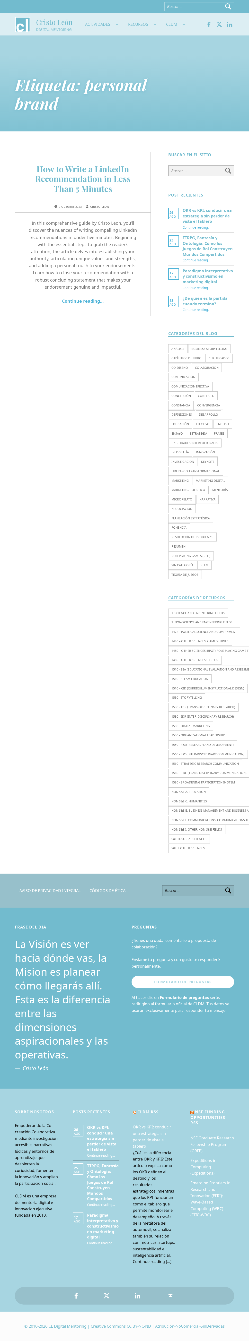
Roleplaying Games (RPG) (190, 556)
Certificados (219, 358)
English (222, 424)
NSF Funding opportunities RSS (207, 1117)
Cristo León (54, 22)
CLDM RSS (148, 1112)
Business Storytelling (209, 349)
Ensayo (177, 433)
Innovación (205, 452)
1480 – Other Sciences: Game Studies (200, 641)
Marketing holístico (188, 490)
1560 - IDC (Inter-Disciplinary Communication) (207, 754)
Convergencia (208, 405)
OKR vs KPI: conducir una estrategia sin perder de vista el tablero (207, 216)
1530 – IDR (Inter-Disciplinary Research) (202, 716)
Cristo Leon (99, 206)
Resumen (178, 546)
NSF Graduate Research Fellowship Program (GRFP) (212, 1144)
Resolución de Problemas (192, 537)
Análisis (177, 349)
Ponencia (179, 527)
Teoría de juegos (184, 575)
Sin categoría (182, 565)
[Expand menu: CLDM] (184, 24)
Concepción (181, 396)
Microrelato (181, 499)
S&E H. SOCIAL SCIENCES (188, 839)
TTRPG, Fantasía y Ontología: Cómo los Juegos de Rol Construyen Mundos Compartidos (208, 246)
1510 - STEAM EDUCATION (189, 679)
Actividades (97, 24)
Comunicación (183, 377)
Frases (219, 433)
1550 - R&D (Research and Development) (202, 745)
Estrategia (198, 433)
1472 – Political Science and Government (204, 632)
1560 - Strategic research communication (205, 764)
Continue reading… (83, 301)
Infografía (180, 452)
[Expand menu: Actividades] (117, 24)
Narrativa (207, 499)
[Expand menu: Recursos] (155, 24)
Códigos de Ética (107, 890)
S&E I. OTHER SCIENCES (188, 848)
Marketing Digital (210, 481)
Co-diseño (179, 368)
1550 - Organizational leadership (198, 735)
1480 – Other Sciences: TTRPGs (194, 660)
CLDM (171, 24)
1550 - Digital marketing (190, 726)
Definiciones (181, 415)
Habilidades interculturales (194, 443)
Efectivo (203, 424)
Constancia (180, 405)
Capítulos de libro (186, 358)
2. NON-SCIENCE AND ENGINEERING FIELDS (201, 622)
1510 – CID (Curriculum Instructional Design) (207, 688)
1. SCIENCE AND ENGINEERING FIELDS (198, 613)
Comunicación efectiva (190, 386)
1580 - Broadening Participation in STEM (203, 782)
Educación (180, 424)
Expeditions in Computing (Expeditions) (203, 1167)
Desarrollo (208, 415)
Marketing (180, 481)
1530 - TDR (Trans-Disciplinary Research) (203, 707)
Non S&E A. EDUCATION (188, 792)
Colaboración (207, 368)
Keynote (207, 462)
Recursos (138, 24)
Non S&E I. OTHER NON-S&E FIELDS (196, 829)
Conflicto (206, 396)
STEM (204, 565)
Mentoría (220, 490)
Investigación (182, 462)
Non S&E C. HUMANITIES (189, 801)
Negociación (181, 509)
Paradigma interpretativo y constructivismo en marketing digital (208, 276)
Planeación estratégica (190, 518)
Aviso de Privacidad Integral (50, 890)
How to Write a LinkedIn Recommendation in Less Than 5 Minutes (83, 178)
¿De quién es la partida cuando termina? (205, 301)
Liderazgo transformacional (195, 471)
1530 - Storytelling (186, 698)
